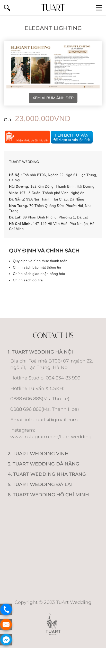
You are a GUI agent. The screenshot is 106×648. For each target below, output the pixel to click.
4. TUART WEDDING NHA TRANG (47, 474)
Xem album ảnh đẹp (53, 98)
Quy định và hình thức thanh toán (40, 261)
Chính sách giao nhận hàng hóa (39, 274)
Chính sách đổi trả (28, 280)
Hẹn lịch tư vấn (72, 137)
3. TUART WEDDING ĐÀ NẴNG (43, 464)
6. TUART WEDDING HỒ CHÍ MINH (48, 495)
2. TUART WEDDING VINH (38, 453)
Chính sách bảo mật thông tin (37, 267)
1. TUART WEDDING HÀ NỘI (40, 352)
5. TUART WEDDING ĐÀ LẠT (40, 484)
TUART (53, 7)
